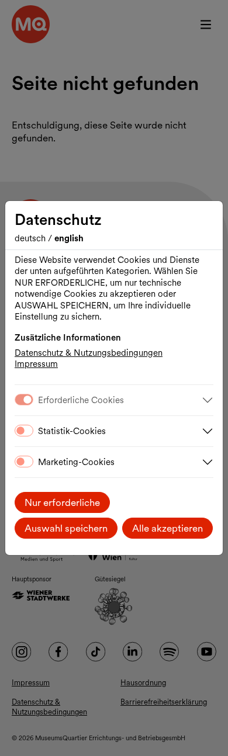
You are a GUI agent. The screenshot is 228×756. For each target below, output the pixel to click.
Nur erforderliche (62, 502)
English (69, 238)
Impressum (36, 364)
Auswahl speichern (66, 528)
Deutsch (31, 238)
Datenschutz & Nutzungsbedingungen (89, 353)
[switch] (24, 430)
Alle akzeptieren (167, 528)
